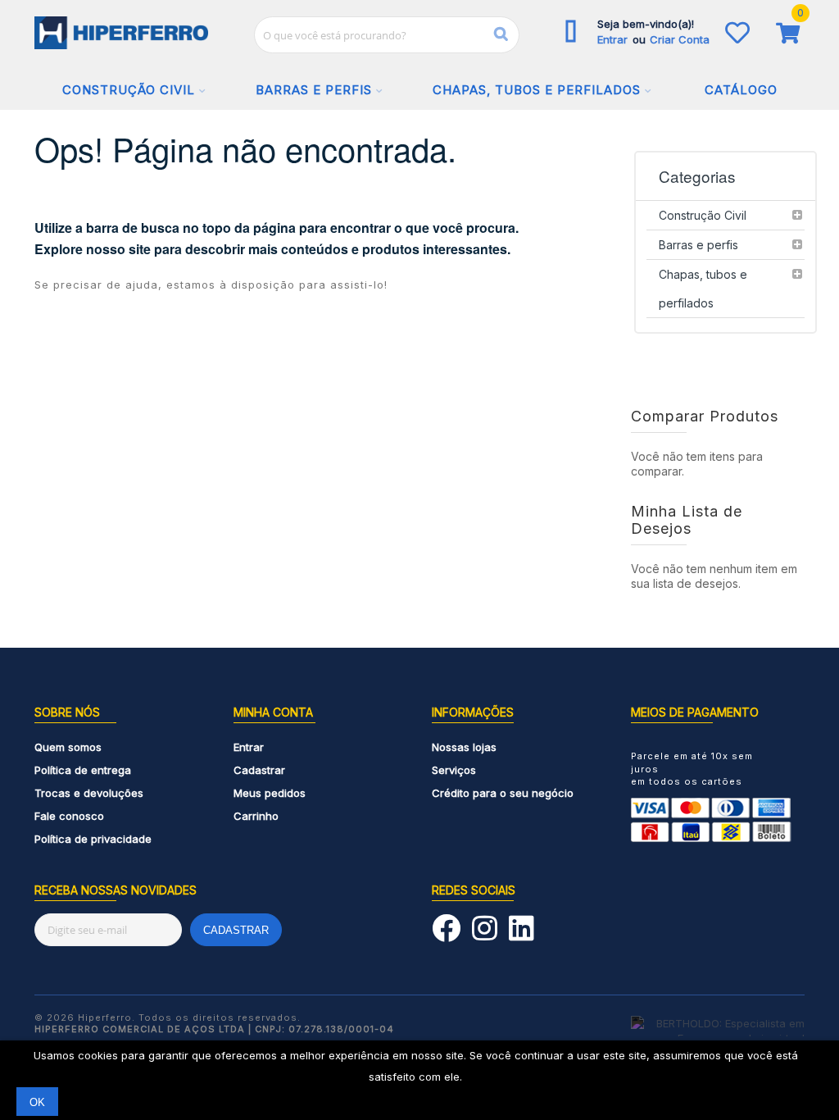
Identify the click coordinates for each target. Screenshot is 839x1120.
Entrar (614, 39)
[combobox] (386, 34)
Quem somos (68, 746)
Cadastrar (259, 769)
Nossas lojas (464, 746)
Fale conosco (69, 815)
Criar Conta (680, 39)
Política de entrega (82, 769)
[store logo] (121, 32)
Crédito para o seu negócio (503, 792)
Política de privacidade (93, 838)
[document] (419, 1080)
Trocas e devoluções (88, 792)
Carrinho (256, 815)
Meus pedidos (270, 792)
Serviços (454, 769)
